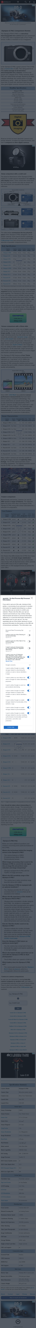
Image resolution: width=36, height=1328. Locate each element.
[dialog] (18, 664)
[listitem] (18, 631)
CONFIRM (10, 727)
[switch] (28, 635)
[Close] (32, 598)
